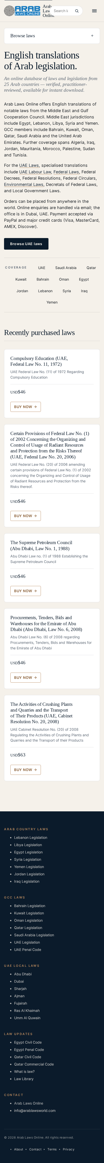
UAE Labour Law (35, 171)
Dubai (19, 981)
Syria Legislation (27, 859)
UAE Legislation (27, 942)
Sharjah (20, 988)
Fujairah (20, 1003)
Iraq (84, 291)
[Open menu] (94, 10)
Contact (35, 1149)
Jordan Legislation (29, 874)
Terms (52, 1149)
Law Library (24, 1079)
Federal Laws (66, 171)
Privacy (68, 1149)
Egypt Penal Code (29, 1049)
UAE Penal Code (27, 949)
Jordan (22, 291)
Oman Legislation (28, 920)
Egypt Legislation (28, 852)
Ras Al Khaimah (27, 1010)
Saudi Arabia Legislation (34, 935)
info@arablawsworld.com (35, 1110)
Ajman (19, 996)
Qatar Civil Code (27, 1057)
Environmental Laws (23, 184)
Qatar (91, 267)
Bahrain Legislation (29, 906)
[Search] (76, 11)
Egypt (84, 279)
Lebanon (45, 291)
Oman (64, 279)
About (18, 1149)
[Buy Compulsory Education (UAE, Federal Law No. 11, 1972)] (25, 407)
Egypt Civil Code (28, 1042)
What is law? (24, 1071)
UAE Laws (29, 165)
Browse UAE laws (26, 244)
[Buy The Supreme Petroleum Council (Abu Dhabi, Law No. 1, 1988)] (25, 591)
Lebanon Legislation (30, 837)
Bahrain (43, 279)
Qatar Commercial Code (34, 1064)
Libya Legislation (28, 845)
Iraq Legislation (26, 881)
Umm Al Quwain (27, 1018)
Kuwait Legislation (29, 913)
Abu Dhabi (23, 974)
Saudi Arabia (65, 267)
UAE (41, 267)
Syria (67, 291)
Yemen (52, 302)
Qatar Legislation (28, 927)
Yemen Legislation (29, 867)
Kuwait (21, 279)
